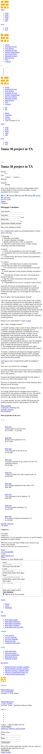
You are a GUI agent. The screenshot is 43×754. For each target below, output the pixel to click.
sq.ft (6, 30)
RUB (7, 17)
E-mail (5, 569)
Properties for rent (11, 50)
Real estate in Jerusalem (13, 623)
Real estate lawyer (11, 657)
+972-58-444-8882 (7, 552)
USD (6, 13)
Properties (8, 115)
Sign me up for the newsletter (14, 594)
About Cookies (6, 752)
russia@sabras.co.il (7, 701)
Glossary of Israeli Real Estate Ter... (17, 672)
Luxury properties (11, 637)
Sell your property (11, 54)
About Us (3, 599)
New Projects (9, 635)
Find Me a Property (7, 409)
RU (6, 109)
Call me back (6, 742)
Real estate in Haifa (11, 620)
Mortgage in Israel (11, 56)
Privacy (7, 604)
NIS (6, 21)
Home (7, 113)
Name (5, 562)
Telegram (11, 728)
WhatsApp (4, 728)
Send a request (6, 726)
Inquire (3, 201)
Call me (17, 728)
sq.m (6, 28)
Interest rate (4, 219)
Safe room (6, 198)
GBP (6, 19)
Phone (5, 575)
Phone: (3, 550)
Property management (12, 52)
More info (8, 427)
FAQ (6, 60)
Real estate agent (10, 651)
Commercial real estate (12, 643)
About (7, 45)
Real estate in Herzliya (12, 621)
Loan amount (5, 211)
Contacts (8, 61)
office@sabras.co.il (7, 555)
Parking (30, 196)
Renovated (21, 196)
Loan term (4, 215)
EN (6, 108)
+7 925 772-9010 (6, 703)
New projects (9, 48)
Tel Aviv (8, 119)
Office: (3, 557)
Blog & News (9, 58)
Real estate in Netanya (12, 625)
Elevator (12, 196)
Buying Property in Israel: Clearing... (17, 669)
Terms (7, 606)
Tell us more (7, 581)
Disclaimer (8, 607)
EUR (6, 15)
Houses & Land (10, 641)
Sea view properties (11, 639)
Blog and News (4, 662)
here (10, 233)
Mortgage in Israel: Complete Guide (17, 670)
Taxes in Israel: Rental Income (15, 674)
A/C (4, 196)
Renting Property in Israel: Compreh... (17, 667)
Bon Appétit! (5, 750)
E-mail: (3, 554)
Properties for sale (11, 47)
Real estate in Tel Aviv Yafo (14, 627)
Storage (37, 196)
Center (7, 117)
